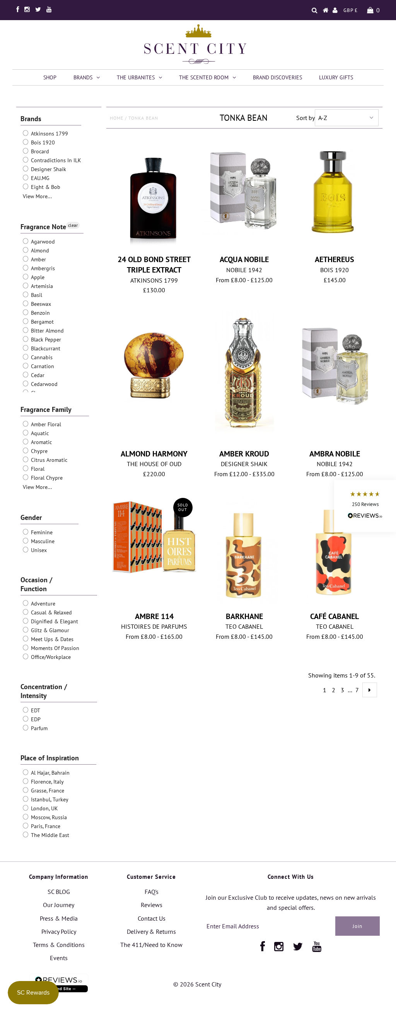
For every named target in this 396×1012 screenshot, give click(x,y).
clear (73, 225)
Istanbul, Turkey (48, 799)
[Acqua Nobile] (244, 188)
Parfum (38, 728)
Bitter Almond (46, 330)
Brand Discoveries (277, 77)
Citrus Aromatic (48, 459)
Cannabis (41, 357)
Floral (36, 468)
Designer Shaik (47, 169)
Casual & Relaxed (50, 612)
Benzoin (39, 312)
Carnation (41, 366)
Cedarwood (43, 384)
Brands (82, 77)
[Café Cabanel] (334, 549)
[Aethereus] (334, 192)
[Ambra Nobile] (334, 362)
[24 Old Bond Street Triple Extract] (154, 196)
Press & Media (59, 918)
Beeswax (40, 303)
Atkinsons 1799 (48, 133)
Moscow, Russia (48, 817)
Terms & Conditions (59, 945)
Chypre (38, 451)
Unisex (38, 550)
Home (116, 118)
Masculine (42, 541)
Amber (37, 259)
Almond (39, 250)
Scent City (208, 984)
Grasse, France (46, 790)
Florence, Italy (46, 781)
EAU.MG (39, 178)
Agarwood (42, 241)
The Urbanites (136, 77)
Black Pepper (45, 339)
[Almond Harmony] (154, 361)
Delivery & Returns (151, 931)
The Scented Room (204, 77)
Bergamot (41, 321)
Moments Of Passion (54, 648)
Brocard (39, 151)
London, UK (43, 808)
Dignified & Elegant (53, 621)
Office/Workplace (50, 657)
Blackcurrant (44, 348)
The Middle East (49, 835)
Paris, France (44, 826)
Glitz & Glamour (49, 630)
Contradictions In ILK (55, 160)
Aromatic (40, 442)
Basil (35, 295)
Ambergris (42, 268)
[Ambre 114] (154, 536)
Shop (49, 77)
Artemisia (41, 286)
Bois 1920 (42, 142)
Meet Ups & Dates (51, 639)
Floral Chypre (46, 477)
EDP (35, 719)
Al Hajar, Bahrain (49, 772)
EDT (34, 710)
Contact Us (152, 918)
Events (59, 958)
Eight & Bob (44, 187)
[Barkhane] (244, 551)
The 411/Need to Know (151, 945)
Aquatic (39, 433)
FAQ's (152, 891)
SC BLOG (59, 891)
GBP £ (350, 10)
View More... (37, 196)
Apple (36, 277)
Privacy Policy (58, 931)
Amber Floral (45, 424)
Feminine (41, 532)
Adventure (42, 603)
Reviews (151, 905)
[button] (365, 506)
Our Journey (58, 905)
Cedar (36, 375)
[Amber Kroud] (244, 378)
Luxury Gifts (336, 77)
